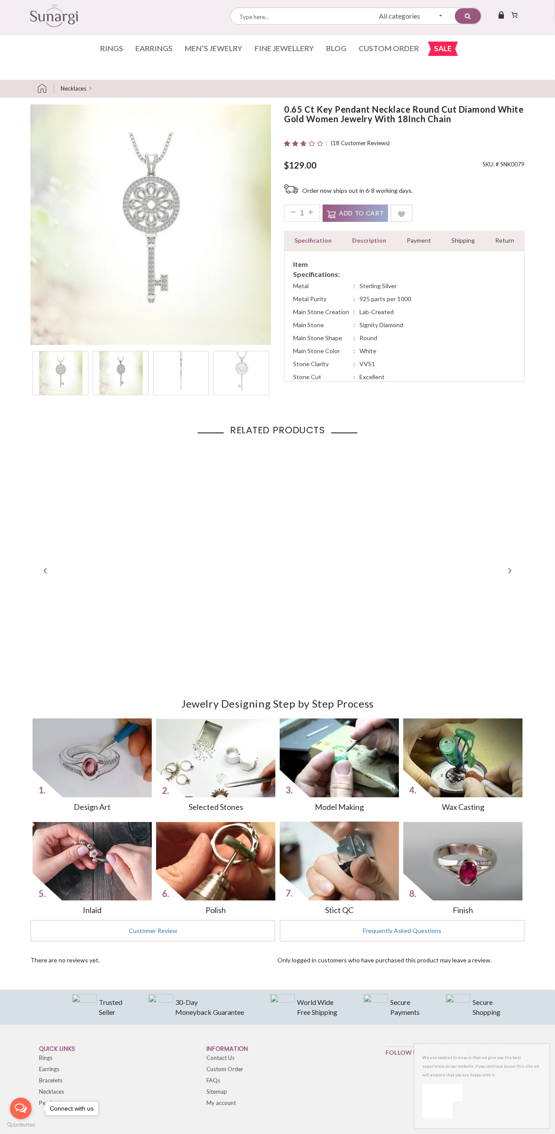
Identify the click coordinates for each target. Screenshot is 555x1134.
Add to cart (361, 213)
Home (45, 88)
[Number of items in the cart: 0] (514, 14)
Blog (336, 48)
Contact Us (220, 1057)
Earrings (154, 48)
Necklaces (73, 88)
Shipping (463, 240)
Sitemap (216, 1091)
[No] (437, 1109)
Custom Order (389, 48)
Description (369, 240)
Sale (443, 48)
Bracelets (50, 1080)
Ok (442, 1092)
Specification (313, 240)
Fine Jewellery (284, 48)
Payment (419, 240)
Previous (45, 570)
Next (510, 570)
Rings (111, 48)
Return (504, 240)
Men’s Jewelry (213, 48)
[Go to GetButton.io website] (21, 1125)
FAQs (213, 1080)
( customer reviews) (360, 143)
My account (221, 1102)
